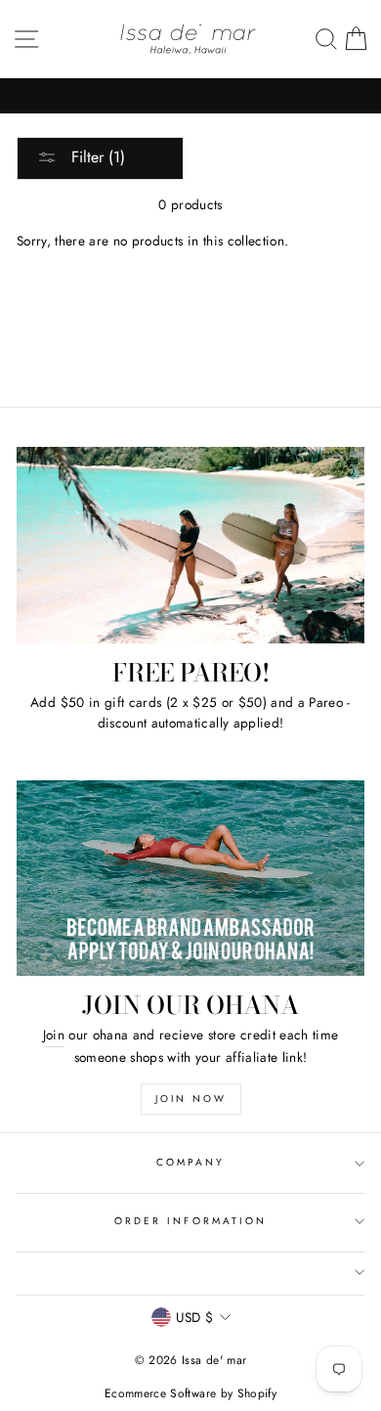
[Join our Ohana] (190, 878)
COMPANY (190, 1162)
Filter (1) (95, 157)
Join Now (191, 1098)
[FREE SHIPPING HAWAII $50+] (190, 96)
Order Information (190, 1220)
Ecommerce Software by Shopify (190, 1393)
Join (53, 1034)
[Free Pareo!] (190, 544)
